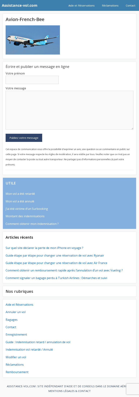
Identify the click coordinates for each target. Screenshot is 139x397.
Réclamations (110, 5)
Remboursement (17, 372)
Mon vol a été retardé (20, 194)
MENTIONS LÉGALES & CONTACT (69, 391)
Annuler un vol (16, 312)
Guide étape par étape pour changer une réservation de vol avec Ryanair (55, 255)
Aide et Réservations (81, 5)
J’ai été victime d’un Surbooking (27, 209)
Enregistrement (16, 334)
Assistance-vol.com (19, 5)
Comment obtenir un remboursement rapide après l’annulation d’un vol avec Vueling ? (64, 270)
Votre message (16, 88)
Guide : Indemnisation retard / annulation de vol (38, 342)
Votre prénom (15, 73)
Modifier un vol (16, 357)
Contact (130, 5)
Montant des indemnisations (25, 216)
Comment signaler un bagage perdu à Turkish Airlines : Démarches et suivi (56, 278)
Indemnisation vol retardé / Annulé (29, 350)
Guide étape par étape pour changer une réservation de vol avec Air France (56, 263)
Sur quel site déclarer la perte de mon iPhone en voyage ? (44, 248)
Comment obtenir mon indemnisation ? (32, 224)
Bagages (12, 320)
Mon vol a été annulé (20, 201)
